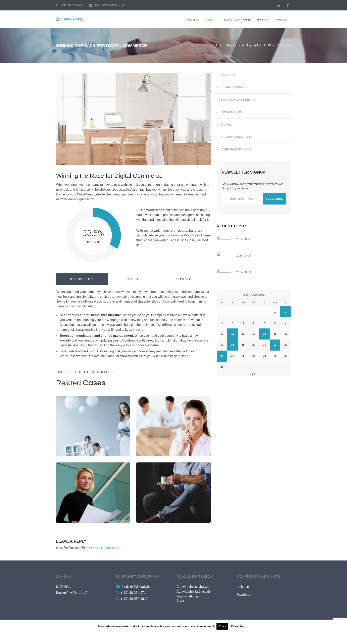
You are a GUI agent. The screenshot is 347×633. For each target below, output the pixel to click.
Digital (226, 124)
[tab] (82, 279)
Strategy (74, 454)
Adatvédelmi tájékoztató (194, 591)
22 (275, 345)
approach (185, 279)
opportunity (81, 279)
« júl (252, 374)
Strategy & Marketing (238, 99)
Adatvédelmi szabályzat (193, 586)
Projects (232, 45)
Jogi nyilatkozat (188, 596)
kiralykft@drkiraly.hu (109, 5)
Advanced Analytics (236, 137)
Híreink (262, 19)
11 (232, 333)
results (133, 279)
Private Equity (232, 87)
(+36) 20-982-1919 (134, 598)
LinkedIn (243, 586)
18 (232, 345)
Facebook (244, 594)
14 (264, 333)
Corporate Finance (236, 149)
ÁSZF (181, 601)
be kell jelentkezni (105, 548)
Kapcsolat (283, 19)
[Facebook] (287, 5)
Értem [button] (222, 626)
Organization (78, 515)
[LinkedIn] (278, 5)
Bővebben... (239, 626)
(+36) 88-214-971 (72, 5)
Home (218, 45)
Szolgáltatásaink (237, 19)
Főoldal (193, 19)
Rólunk (211, 19)
